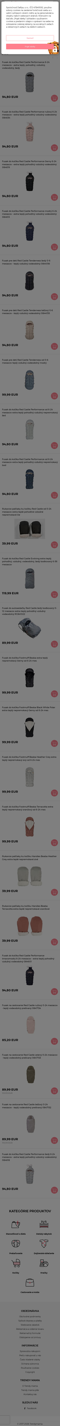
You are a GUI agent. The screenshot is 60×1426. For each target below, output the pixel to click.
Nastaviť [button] (30, 38)
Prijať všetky (30, 46)
